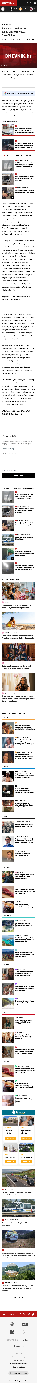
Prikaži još (18, 1297)
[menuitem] (31, 3)
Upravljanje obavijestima (19, 1373)
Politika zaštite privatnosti (18, 1363)
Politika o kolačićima (18, 1367)
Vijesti (6, 8)
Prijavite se (18, 475)
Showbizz (25, 8)
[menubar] (31, 3)
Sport (15, 8)
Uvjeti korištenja (18, 1360)
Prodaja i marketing (18, 1357)
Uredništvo (18, 1353)
